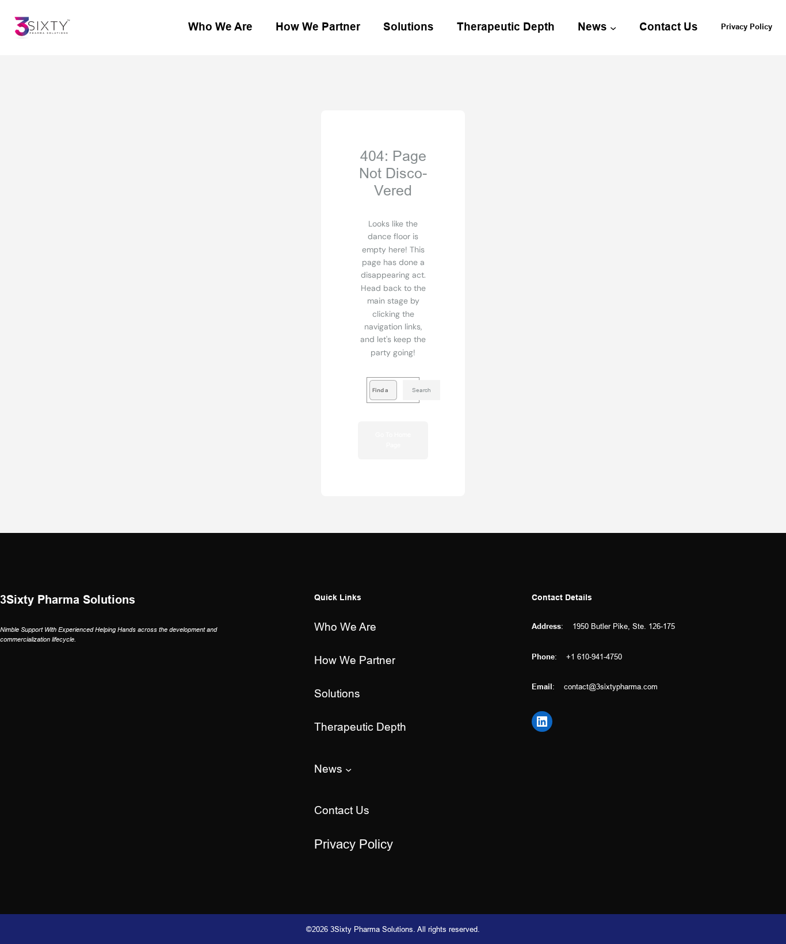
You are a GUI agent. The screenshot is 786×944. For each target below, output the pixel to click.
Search (421, 390)
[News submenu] (613, 27)
